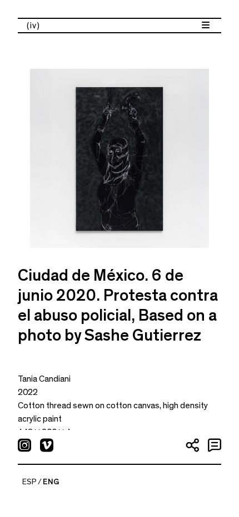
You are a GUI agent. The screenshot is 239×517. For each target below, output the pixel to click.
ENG (51, 482)
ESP (29, 482)
